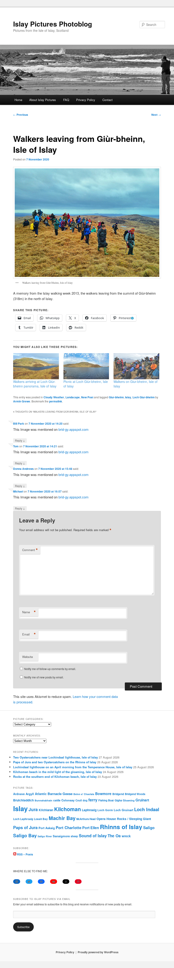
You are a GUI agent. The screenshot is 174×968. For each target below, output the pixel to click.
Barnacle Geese (60, 793)
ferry (92, 800)
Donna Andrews (23, 469)
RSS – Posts (24, 854)
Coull (78, 800)
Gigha (118, 800)
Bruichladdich (23, 800)
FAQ (66, 100)
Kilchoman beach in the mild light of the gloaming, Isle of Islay (57, 772)
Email (29, 634)
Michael (18, 491)
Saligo (149, 827)
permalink (55, 401)
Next (156, 115)
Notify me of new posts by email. (44, 677)
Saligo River (45, 836)
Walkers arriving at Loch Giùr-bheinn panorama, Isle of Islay (34, 383)
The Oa (114, 835)
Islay (128, 397)
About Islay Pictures (42, 100)
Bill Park (18, 423)
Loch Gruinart (123, 810)
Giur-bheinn (116, 397)
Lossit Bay (41, 819)
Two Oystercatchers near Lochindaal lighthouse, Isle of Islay (55, 757)
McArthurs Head (86, 819)
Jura (33, 809)
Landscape (72, 397)
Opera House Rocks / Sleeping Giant (124, 819)
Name (29, 612)
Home (18, 100)
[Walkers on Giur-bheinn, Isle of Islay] (136, 366)
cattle (56, 800)
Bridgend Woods (135, 794)
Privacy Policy (85, 100)
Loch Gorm (105, 810)
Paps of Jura (25, 827)
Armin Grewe (21, 401)
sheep (74, 836)
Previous (20, 115)
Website (27, 657)
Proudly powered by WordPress (98, 952)
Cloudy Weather (54, 397)
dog (85, 800)
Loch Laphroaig (23, 819)
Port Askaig (47, 828)
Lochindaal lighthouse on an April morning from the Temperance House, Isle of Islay (72, 767)
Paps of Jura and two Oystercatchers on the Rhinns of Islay (54, 762)
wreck (126, 836)
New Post (87, 397)
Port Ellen (90, 827)
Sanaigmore (61, 836)
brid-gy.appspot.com (73, 429)
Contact (107, 100)
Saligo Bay (25, 835)
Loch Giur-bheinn (144, 397)
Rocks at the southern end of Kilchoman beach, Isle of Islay (55, 776)
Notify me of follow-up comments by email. (50, 669)
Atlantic (41, 793)
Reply (20, 440)
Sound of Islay (93, 836)
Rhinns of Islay (121, 827)
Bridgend (118, 794)
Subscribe (23, 927)
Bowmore (103, 793)
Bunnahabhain (43, 800)
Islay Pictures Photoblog (52, 24)
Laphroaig (89, 810)
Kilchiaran (46, 810)
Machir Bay (62, 818)
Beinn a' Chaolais (83, 794)
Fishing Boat (106, 800)
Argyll (30, 794)
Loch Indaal (146, 809)
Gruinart (142, 800)
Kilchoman (67, 809)
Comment (30, 550)
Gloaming (129, 800)
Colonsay (68, 800)
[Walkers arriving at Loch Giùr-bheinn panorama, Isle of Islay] (36, 366)
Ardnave (19, 794)
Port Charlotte (68, 827)
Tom (16, 446)
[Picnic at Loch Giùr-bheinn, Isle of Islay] (86, 366)
